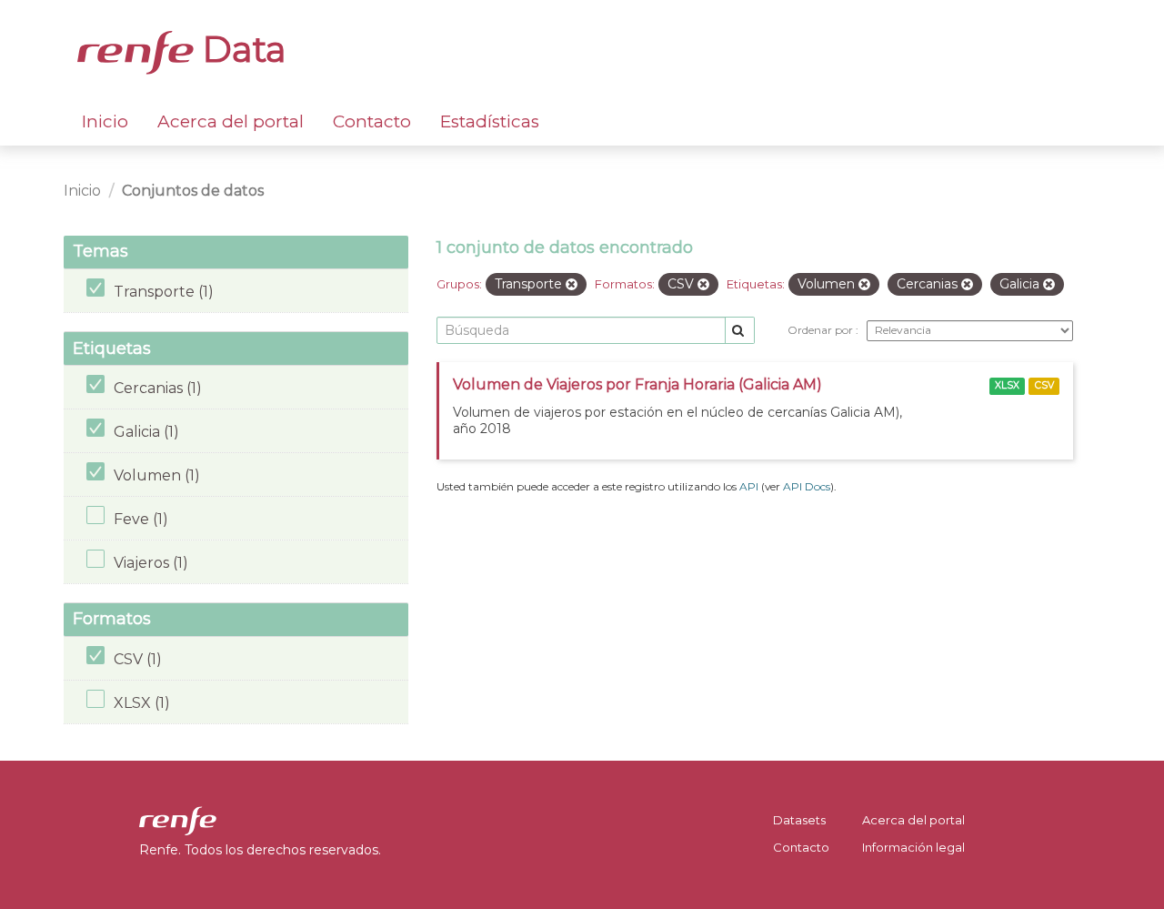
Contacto (372, 121)
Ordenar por (822, 330)
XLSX (1007, 385)
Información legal (913, 847)
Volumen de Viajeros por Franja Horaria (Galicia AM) (637, 384)
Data (240, 49)
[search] (740, 331)
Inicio (105, 121)
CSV (1044, 385)
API (748, 486)
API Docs (806, 486)
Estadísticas (489, 121)
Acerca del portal (230, 121)
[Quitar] (571, 284)
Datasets (799, 820)
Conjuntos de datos (193, 190)
